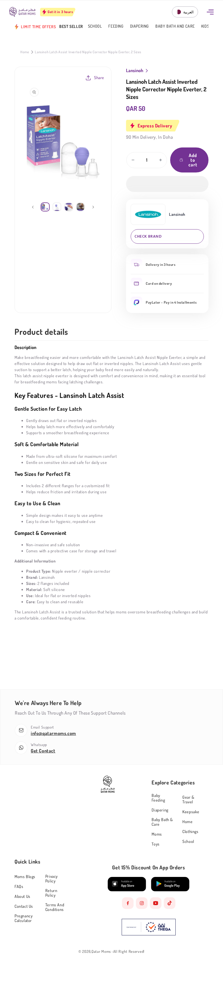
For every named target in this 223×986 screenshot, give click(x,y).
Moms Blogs (25, 876)
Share (99, 77)
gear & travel (188, 799)
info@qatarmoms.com (53, 733)
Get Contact (43, 751)
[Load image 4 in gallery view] (80, 206)
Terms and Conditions (54, 907)
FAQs (19, 886)
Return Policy (51, 893)
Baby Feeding (158, 797)
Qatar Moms (101, 951)
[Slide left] (32, 207)
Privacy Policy (51, 878)
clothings (190, 831)
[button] (167, 184)
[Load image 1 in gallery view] (45, 206)
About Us (22, 896)
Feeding (115, 26)
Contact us (24, 906)
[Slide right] (93, 207)
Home (24, 52)
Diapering (139, 26)
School (95, 26)
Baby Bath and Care (175, 26)
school (188, 841)
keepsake (190, 811)
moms (157, 834)
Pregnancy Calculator (24, 918)
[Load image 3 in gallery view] (68, 206)
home (187, 821)
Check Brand (148, 236)
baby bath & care (162, 822)
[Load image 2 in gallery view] (57, 206)
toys (155, 843)
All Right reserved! (129, 951)
